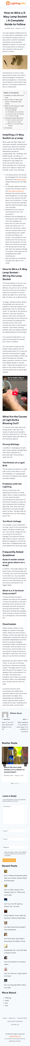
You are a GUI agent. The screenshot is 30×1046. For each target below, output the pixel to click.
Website (6, 847)
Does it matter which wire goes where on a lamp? (15, 121)
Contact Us (15, 1024)
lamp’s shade (21, 179)
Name (6, 831)
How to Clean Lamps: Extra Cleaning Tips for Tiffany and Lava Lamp (14, 892)
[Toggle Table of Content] (24, 93)
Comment (7, 806)
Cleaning (8, 998)
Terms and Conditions (15, 1021)
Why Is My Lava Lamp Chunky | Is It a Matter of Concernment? (14, 769)
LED (6, 1003)
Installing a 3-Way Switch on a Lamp (14, 96)
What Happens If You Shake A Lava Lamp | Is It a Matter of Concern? (22, 726)
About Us (12, 1018)
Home (5, 1018)
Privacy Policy (22, 1018)
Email (5, 839)
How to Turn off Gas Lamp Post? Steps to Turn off (7, 724)
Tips (6, 1005)
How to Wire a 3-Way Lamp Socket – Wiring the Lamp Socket (13, 102)
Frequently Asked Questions (14, 118)
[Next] (25, 764)
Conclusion (8, 128)
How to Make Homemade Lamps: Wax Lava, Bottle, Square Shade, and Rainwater (15, 878)
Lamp (7, 1000)
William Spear (10, 28)
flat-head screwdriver (16, 191)
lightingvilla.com (15, 1036)
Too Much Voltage (13, 116)
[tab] (11, 783)
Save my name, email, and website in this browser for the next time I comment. (15, 853)
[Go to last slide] (4, 764)
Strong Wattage (12, 110)
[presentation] (15, 755)
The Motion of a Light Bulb (16, 112)
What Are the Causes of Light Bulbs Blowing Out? (14, 107)
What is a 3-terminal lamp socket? (15, 124)
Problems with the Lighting (16, 114)
